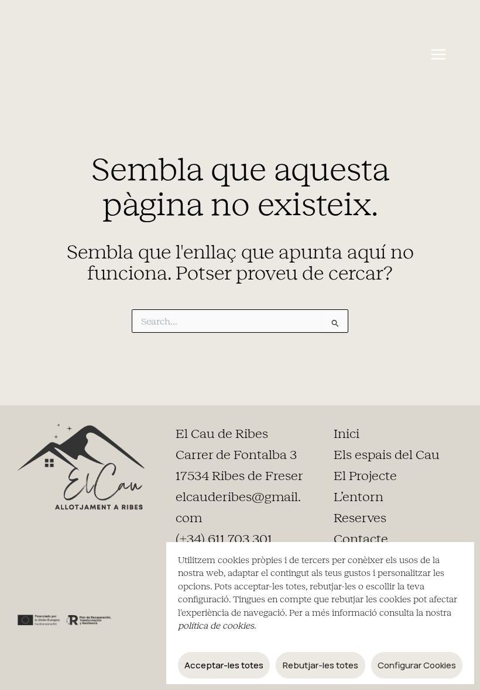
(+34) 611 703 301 (224, 539)
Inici (346, 434)
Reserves (360, 518)
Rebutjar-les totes (320, 665)
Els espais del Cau (387, 455)
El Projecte (365, 476)
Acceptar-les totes (223, 665)
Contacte (361, 539)
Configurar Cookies (417, 665)
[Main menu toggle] (438, 54)
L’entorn (358, 497)
